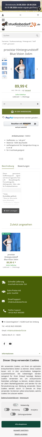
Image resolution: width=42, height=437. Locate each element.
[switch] (15, 404)
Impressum (24, 398)
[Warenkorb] (3, 29)
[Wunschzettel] (38, 15)
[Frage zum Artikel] (22, 159)
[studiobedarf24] (21, 24)
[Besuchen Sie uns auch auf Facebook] (4, 344)
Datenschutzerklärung (10, 398)
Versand (28, 90)
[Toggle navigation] (3, 20)
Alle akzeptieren (21, 424)
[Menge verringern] (4, 104)
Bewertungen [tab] (24, 166)
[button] (20, 15)
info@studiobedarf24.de (16, 330)
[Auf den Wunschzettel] (20, 159)
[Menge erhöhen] (37, 104)
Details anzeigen (21, 434)
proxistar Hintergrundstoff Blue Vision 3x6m (11, 257)
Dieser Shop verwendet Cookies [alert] (21, 360)
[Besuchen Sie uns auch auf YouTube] (10, 344)
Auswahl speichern (21, 430)
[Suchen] (38, 35)
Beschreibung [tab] (8, 166)
